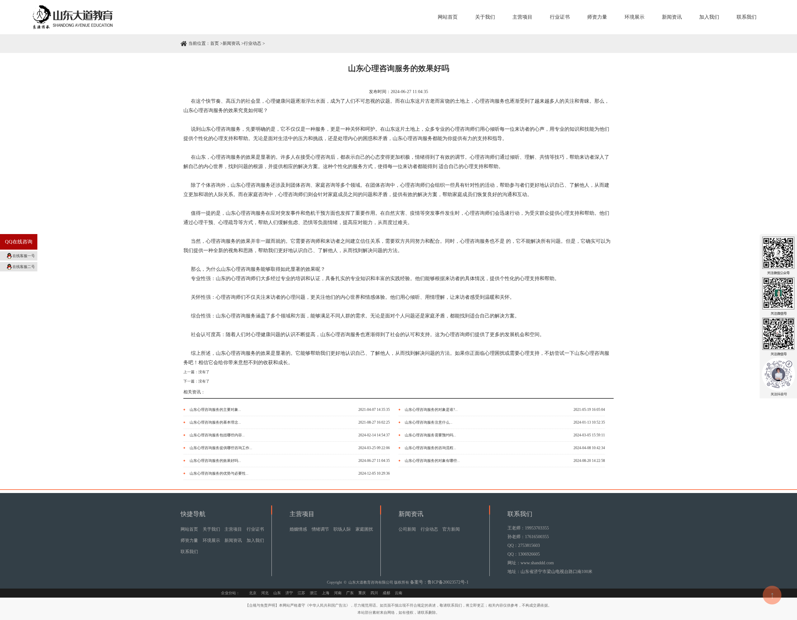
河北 (265, 593)
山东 (277, 593)
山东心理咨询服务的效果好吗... (215, 460)
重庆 (362, 593)
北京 (253, 593)
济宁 (289, 593)
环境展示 (634, 17)
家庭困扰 (364, 529)
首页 (214, 43)
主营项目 (522, 17)
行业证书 (560, 17)
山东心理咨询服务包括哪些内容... (217, 435)
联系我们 (747, 17)
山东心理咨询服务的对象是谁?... (431, 409)
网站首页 (448, 17)
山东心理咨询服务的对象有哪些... (432, 460)
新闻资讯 (672, 17)
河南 (338, 593)
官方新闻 (451, 529)
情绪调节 (320, 529)
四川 (374, 593)
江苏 (301, 593)
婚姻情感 (298, 529)
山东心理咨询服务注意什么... (428, 422)
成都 (386, 593)
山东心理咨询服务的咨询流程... (430, 448)
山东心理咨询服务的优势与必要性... (219, 473)
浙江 (313, 593)
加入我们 (709, 17)
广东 (350, 593)
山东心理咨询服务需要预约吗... (430, 435)
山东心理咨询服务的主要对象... (215, 409)
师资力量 (597, 17)
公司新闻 (407, 529)
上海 (325, 593)
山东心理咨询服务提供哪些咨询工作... (221, 448)
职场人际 (342, 529)
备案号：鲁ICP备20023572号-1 (439, 582)
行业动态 (252, 43)
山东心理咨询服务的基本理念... (215, 422)
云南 (398, 593)
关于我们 (485, 17)
